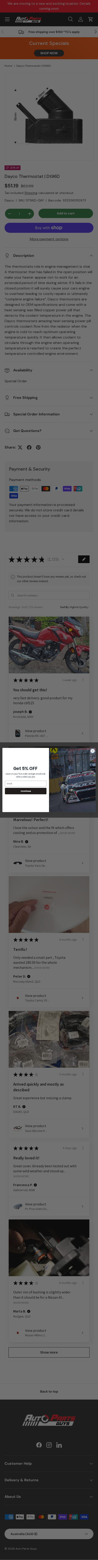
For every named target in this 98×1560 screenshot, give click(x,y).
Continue (26, 791)
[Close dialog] (92, 751)
